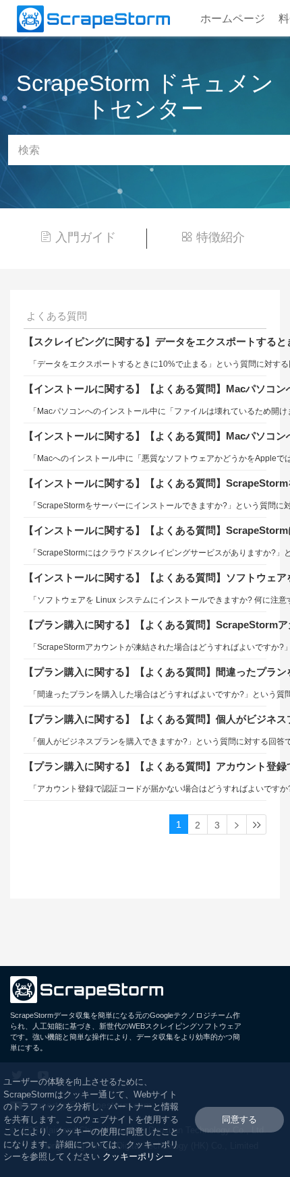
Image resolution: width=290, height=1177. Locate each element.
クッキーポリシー (138, 1156)
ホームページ (232, 18)
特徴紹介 (220, 237)
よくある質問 (56, 316)
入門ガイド (85, 237)
